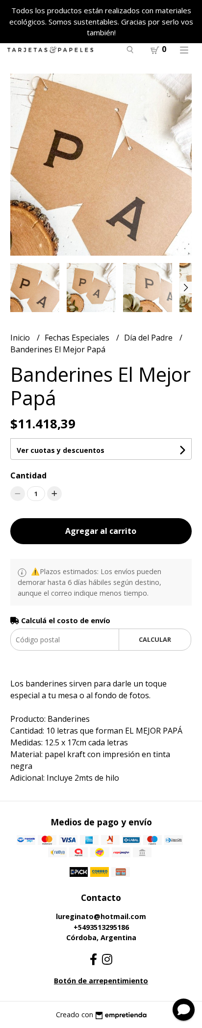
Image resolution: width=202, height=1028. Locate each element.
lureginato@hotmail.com (101, 916)
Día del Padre (149, 337)
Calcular (155, 639)
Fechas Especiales (78, 337)
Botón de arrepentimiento (101, 980)
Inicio (21, 337)
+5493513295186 (101, 927)
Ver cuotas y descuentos (60, 450)
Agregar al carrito (100, 531)
